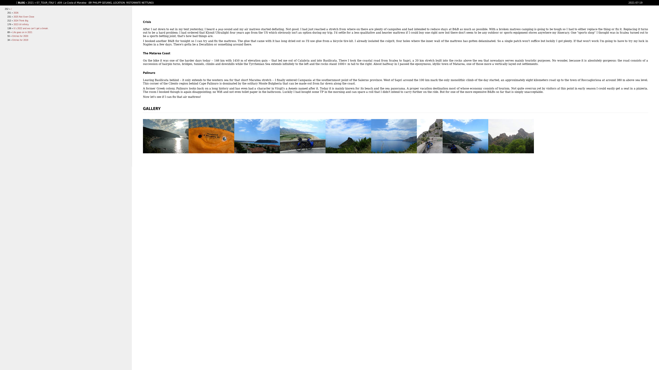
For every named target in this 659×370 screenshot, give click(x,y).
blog (21, 2)
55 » (9, 36)
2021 (31, 2)
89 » (9, 32)
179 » (10, 24)
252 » (8, 9)
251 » (10, 12)
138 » (10, 28)
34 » (9, 40)
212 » (10, 20)
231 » (10, 16)
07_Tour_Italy (45, 2)
